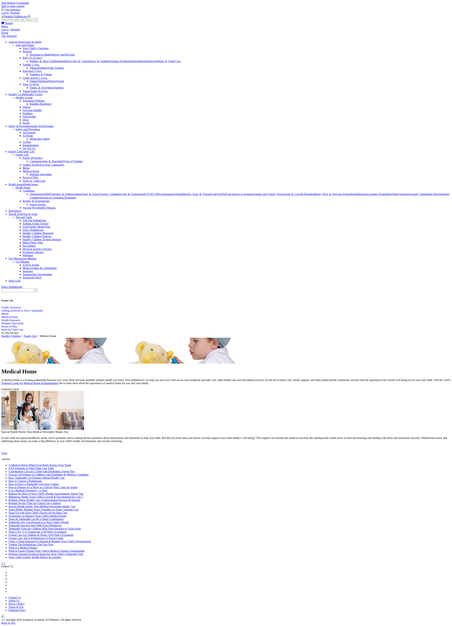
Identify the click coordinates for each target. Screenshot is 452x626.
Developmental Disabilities (172, 194)
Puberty (51, 81)
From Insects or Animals (239, 194)
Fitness (33, 67)
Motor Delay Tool (33, 242)
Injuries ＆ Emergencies (36, 200)
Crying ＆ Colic (78, 61)
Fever (218, 194)
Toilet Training (55, 67)
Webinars (28, 255)
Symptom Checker (33, 252)
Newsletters (29, 245)
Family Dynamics (32, 157)
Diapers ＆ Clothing (98, 61)
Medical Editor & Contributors (40, 268)
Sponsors (28, 271)
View (4, 453)
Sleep (151, 61)
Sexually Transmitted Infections (426, 194)
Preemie (143, 61)
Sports (26, 122)
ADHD (46, 194)
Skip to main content (12, 6)
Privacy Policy (16, 603)
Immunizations (31, 145)
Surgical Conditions (53, 197)
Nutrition (134, 61)
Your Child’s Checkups (36, 48)
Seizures (404, 194)
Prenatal (27, 51)
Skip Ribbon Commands (15, 2)
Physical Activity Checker (37, 249)
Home (4, 32)
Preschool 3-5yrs (32, 71)
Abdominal (36, 194)
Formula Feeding (119, 61)
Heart (354, 194)
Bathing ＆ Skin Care (42, 61)
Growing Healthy (32, 110)
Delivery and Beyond (62, 54)
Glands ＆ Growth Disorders (298, 194)
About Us (13, 600)
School (60, 81)
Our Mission (22, 261)
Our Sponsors (12, 9)
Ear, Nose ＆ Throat (198, 194)
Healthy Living (24, 97)
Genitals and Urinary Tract (267, 194)
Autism (77, 194)
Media (26, 167)
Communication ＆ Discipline (46, 161)
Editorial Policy (17, 610)
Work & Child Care (12, 329)
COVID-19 (150, 194)
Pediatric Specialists (41, 174)
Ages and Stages (25, 45)
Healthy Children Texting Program (42, 239)
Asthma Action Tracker (36, 223)
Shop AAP (14, 280)
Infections (362, 194)
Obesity (395, 194)
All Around (29, 132)
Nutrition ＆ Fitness (41, 74)
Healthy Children (11, 336)
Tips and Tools (24, 217)
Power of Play (30, 177)
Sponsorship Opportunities (37, 274)
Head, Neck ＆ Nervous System (333, 194)
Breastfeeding (61, 61)
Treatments (70, 197)
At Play (27, 142)
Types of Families (73, 161)
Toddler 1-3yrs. (31, 64)
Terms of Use (15, 607)
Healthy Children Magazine (38, 233)
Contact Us (14, 597)
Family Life (22, 154)
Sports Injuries (38, 204)
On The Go (29, 148)
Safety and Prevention (28, 129)
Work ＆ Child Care (34, 180)
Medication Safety (40, 138)
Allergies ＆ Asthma (62, 194)
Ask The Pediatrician (34, 220)
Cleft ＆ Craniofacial (132, 194)
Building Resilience (41, 103)
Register (15, 12)
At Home (28, 135)
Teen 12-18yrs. (31, 84)
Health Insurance (10, 320)
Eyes (212, 194)
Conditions (29, 190)
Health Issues (23, 187)
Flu (223, 194)
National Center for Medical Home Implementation (29, 383)
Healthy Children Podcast (37, 236)
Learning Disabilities (379, 194)
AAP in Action (31, 264)
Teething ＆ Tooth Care (167, 61)
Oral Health (29, 116)
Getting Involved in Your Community (43, 164)
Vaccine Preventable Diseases (39, 207)
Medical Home (31, 171)
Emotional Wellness (34, 100)
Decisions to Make (40, 54)
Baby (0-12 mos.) (32, 57)
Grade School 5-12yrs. (35, 77)
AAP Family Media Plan (36, 226)
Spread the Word (32, 277)
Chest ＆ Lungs (90, 194)
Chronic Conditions (110, 194)
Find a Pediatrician (33, 229)
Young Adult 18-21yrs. (35, 91)
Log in (5, 12)
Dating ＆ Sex (38, 87)
